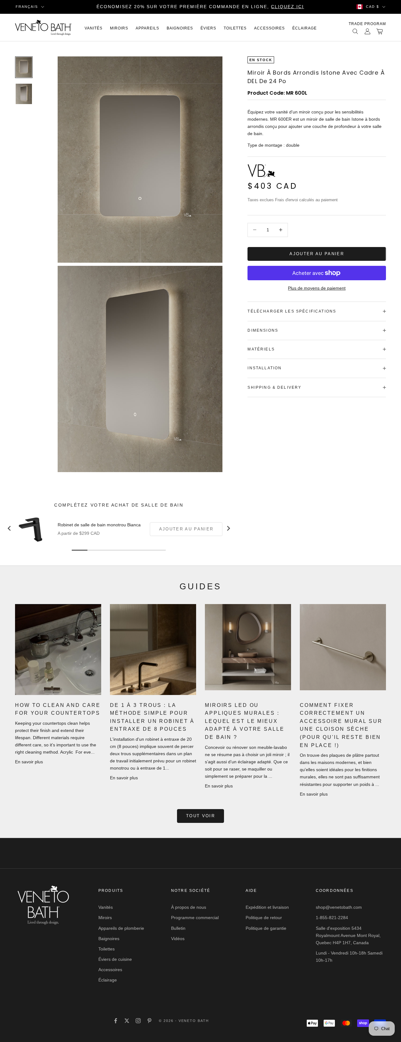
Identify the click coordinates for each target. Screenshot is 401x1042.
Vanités (93, 28)
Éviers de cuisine (115, 959)
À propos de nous (188, 907)
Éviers (208, 28)
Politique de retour (264, 917)
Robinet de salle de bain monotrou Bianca (99, 524)
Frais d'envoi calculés (294, 199)
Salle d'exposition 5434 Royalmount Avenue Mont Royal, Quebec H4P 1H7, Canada (348, 935)
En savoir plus (29, 761)
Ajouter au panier (316, 253)
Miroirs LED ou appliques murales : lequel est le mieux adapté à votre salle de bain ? (244, 721)
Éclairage (304, 28)
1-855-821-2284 (332, 917)
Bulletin (178, 928)
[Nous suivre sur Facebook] (115, 1021)
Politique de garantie (266, 928)
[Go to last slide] (9, 528)
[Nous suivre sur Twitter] (127, 1021)
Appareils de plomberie (121, 928)
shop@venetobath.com (339, 907)
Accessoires (269, 28)
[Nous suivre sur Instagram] (138, 1021)
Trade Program (367, 24)
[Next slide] (228, 528)
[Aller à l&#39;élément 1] (24, 67)
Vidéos (178, 938)
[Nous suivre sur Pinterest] (149, 1021)
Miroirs (119, 28)
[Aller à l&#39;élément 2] (24, 94)
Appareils (147, 28)
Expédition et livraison (267, 907)
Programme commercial (195, 917)
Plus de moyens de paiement (317, 288)
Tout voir (200, 815)
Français (27, 6)
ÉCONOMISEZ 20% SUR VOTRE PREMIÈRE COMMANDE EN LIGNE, (200, 6)
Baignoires (180, 28)
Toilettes (235, 28)
